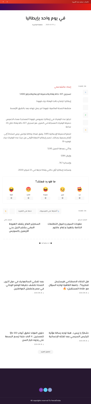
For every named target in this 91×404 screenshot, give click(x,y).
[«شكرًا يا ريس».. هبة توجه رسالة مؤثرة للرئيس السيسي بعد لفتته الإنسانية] (68, 314)
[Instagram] (3, 2)
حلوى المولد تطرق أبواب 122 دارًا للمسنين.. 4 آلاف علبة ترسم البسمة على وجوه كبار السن (24, 336)
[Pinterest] (85, 107)
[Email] (85, 130)
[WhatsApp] (85, 115)
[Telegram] (85, 122)
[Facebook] (7, 2)
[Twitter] (5, 2)
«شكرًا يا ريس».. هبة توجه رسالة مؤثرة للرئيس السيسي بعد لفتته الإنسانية (69, 335)
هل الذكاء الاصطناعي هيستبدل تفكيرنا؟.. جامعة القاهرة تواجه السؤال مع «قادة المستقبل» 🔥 (69, 285)
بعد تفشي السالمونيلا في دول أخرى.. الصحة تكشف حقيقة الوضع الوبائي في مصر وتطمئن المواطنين (23, 285)
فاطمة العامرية (37, 25)
